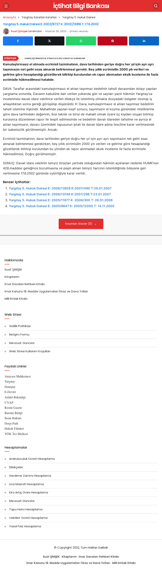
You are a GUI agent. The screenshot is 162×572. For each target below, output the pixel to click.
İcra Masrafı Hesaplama (26, 484)
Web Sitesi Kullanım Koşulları (29, 351)
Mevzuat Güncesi (21, 343)
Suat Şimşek (19, 31)
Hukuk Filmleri (14, 428)
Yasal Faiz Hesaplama (25, 526)
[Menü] (6, 6)
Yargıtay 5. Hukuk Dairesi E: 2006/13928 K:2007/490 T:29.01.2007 (60, 188)
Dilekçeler (16, 467)
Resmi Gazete (13, 407)
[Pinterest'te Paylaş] (113, 40)
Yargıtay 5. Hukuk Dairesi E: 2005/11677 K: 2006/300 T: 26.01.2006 (61, 200)
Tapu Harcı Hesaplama (25, 509)
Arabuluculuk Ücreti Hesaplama (32, 459)
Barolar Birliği (14, 413)
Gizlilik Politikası (20, 326)
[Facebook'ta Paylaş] (18, 40)
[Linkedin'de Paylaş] (144, 40)
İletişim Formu (19, 334)
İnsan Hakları (13, 418)
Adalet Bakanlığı (15, 397)
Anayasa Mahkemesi (18, 376)
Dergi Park (11, 423)
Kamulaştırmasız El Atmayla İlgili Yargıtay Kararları (55, 58)
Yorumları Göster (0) (79, 224)
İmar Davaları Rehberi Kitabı (25, 284)
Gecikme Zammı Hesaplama (30, 476)
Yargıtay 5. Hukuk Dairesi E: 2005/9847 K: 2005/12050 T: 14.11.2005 (61, 206)
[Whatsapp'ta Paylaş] (81, 40)
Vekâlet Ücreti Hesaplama (28, 518)
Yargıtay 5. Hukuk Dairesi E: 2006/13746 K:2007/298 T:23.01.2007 (60, 194)
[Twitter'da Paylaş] (50, 40)
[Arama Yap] (156, 6)
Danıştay (10, 387)
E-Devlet (10, 392)
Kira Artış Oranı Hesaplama (28, 492)
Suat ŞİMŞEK (13, 269)
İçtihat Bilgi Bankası (81, 5)
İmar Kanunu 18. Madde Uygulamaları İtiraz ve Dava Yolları (46, 291)
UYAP (9, 402)
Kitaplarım (12, 277)
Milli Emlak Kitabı (16, 299)
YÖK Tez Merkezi (16, 434)
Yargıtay (10, 381)
